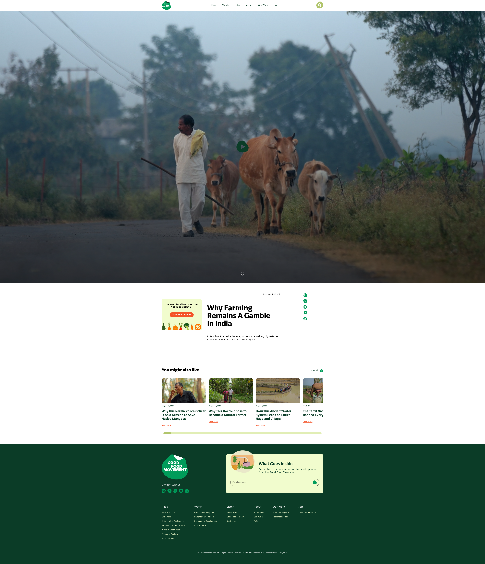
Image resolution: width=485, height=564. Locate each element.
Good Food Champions (204, 513)
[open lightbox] (242, 147)
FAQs (256, 521)
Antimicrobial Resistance (173, 521)
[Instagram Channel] (164, 491)
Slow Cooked (232, 513)
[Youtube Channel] (181, 491)
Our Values (258, 517)
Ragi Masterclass (280, 517)
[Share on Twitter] (305, 301)
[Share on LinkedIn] (305, 295)
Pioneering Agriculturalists (173, 526)
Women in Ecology (170, 534)
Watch (198, 507)
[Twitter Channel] (169, 491)
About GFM (259, 513)
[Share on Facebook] (305, 312)
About (257, 507)
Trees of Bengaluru (281, 513)
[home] (166, 5)
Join (301, 507)
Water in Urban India (171, 530)
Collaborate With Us (307, 513)
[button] (213, 5)
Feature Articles (168, 513)
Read (165, 507)
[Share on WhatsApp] (305, 307)
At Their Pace (200, 526)
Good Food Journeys (236, 517)
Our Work (279, 507)
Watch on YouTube (181, 314)
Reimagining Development (205, 521)
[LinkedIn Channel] (187, 491)
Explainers (166, 517)
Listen (230, 507)
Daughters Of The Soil (204, 517)
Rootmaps (231, 521)
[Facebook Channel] (175, 491)
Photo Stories (168, 539)
